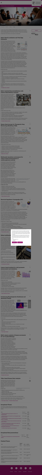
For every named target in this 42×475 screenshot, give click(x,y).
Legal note (14, 244)
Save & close (20, 242)
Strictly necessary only (15, 239)
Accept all (14, 242)
